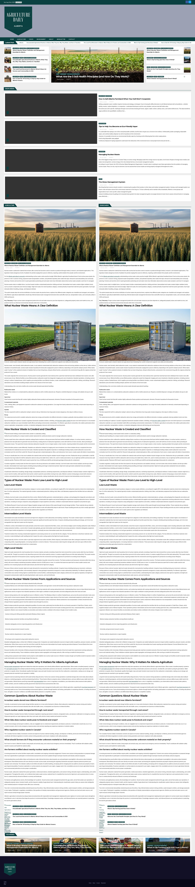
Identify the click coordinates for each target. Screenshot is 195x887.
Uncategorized (102, 123)
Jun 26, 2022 (103, 184)
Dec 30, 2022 (103, 129)
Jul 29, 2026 (151, 850)
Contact (72, 39)
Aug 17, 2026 (58, 850)
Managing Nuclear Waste (109, 154)
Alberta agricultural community (16, 276)
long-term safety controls (63, 420)
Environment (41, 39)
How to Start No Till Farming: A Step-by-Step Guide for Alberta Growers (34, 824)
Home (12, 39)
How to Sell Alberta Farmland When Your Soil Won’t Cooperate (124, 99)
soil (68, 780)
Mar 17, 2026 (103, 101)
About (51, 39)
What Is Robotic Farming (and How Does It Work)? (162, 78)
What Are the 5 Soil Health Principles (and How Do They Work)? (126, 816)
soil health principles (12, 668)
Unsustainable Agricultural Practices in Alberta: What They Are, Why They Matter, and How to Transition (44, 808)
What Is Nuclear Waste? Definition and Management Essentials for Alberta (26, 265)
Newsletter (61, 39)
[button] (190, 39)
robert (73, 79)
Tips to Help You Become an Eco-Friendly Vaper (118, 126)
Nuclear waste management (12, 666)
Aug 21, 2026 (9, 267)
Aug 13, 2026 (65, 79)
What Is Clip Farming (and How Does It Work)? (161, 59)
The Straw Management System (112, 182)
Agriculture (21, 39)
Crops (31, 39)
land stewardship (38, 681)
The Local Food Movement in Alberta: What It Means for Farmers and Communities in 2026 (101, 75)
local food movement (87, 687)
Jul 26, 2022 (103, 157)
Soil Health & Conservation (33, 48)
